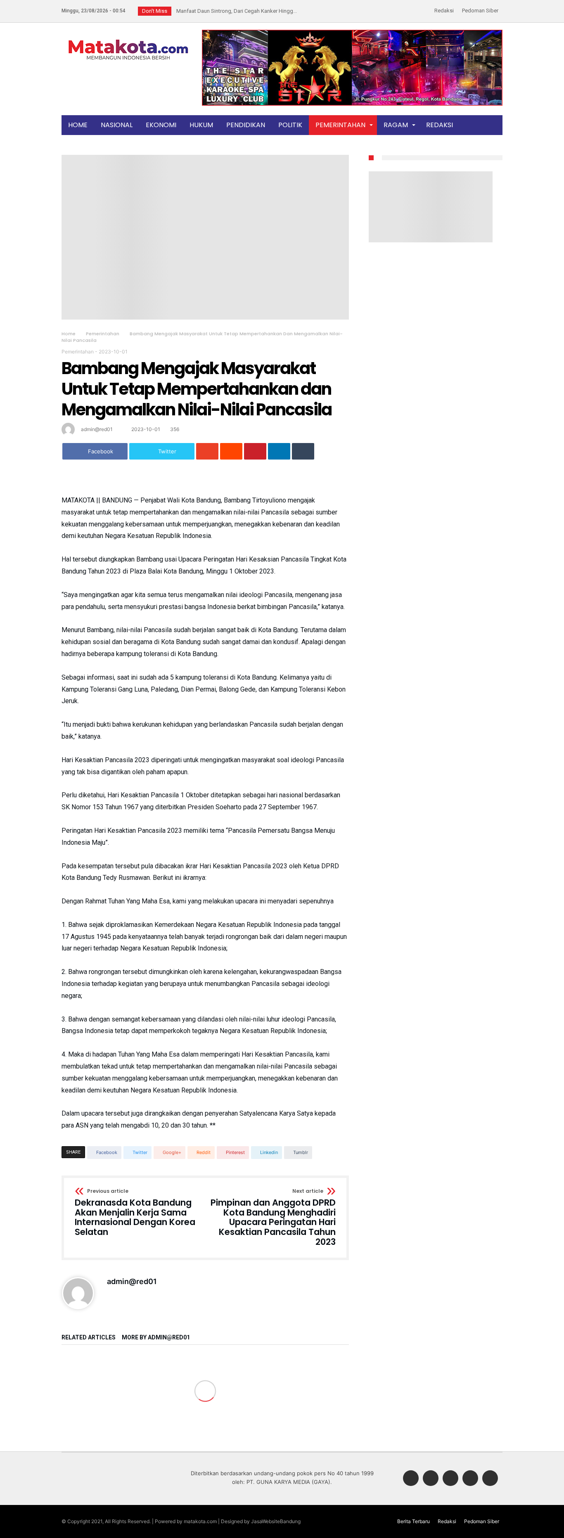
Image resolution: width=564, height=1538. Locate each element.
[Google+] (450, 1478)
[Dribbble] (470, 1478)
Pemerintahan (102, 333)
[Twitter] (430, 1478)
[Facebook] (411, 1478)
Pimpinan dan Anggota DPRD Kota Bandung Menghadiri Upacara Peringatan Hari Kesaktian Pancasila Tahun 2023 (273, 1218)
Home (69, 333)
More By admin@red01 (156, 1337)
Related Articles (89, 1337)
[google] (207, 451)
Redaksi (444, 10)
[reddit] (231, 451)
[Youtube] (490, 1478)
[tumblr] (303, 451)
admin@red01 (97, 429)
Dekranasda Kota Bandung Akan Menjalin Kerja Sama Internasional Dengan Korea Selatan (135, 1213)
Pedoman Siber (480, 10)
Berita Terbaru (413, 1521)
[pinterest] (255, 451)
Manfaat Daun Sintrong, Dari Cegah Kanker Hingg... (235, 11)
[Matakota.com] (128, 39)
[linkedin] (279, 451)
